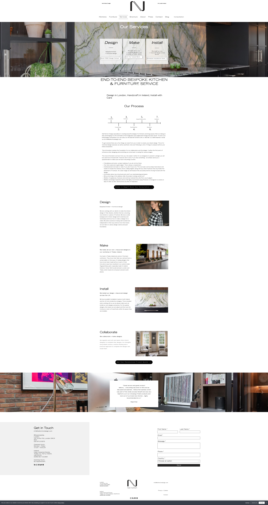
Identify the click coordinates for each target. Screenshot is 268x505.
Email (160, 435)
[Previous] (5, 392)
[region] (152, 213)
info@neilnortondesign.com (113, 139)
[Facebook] (43, 465)
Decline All (254, 502)
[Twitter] (41, 465)
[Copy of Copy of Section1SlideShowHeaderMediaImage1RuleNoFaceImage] (127, 408)
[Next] (262, 392)
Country (161, 458)
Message (161, 441)
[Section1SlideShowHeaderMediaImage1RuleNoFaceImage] (124, 408)
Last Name (184, 429)
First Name (162, 429)
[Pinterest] (39, 465)
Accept (261, 502)
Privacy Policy (61, 502)
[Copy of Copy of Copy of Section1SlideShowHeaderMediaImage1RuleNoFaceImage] (129, 408)
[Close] (266, 503)
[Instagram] (37, 465)
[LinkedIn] (35, 465)
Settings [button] (247, 502)
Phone (160, 451)
